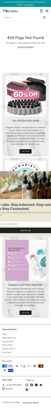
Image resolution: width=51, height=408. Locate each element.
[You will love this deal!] (25, 96)
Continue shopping (25, 47)
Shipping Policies (9, 338)
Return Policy (7, 345)
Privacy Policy (7, 341)
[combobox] (25, 17)
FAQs (4, 334)
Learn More (29, 5)
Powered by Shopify (31, 402)
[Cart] (41, 11)
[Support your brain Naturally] (25, 260)
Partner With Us (8, 349)
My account (6, 352)
